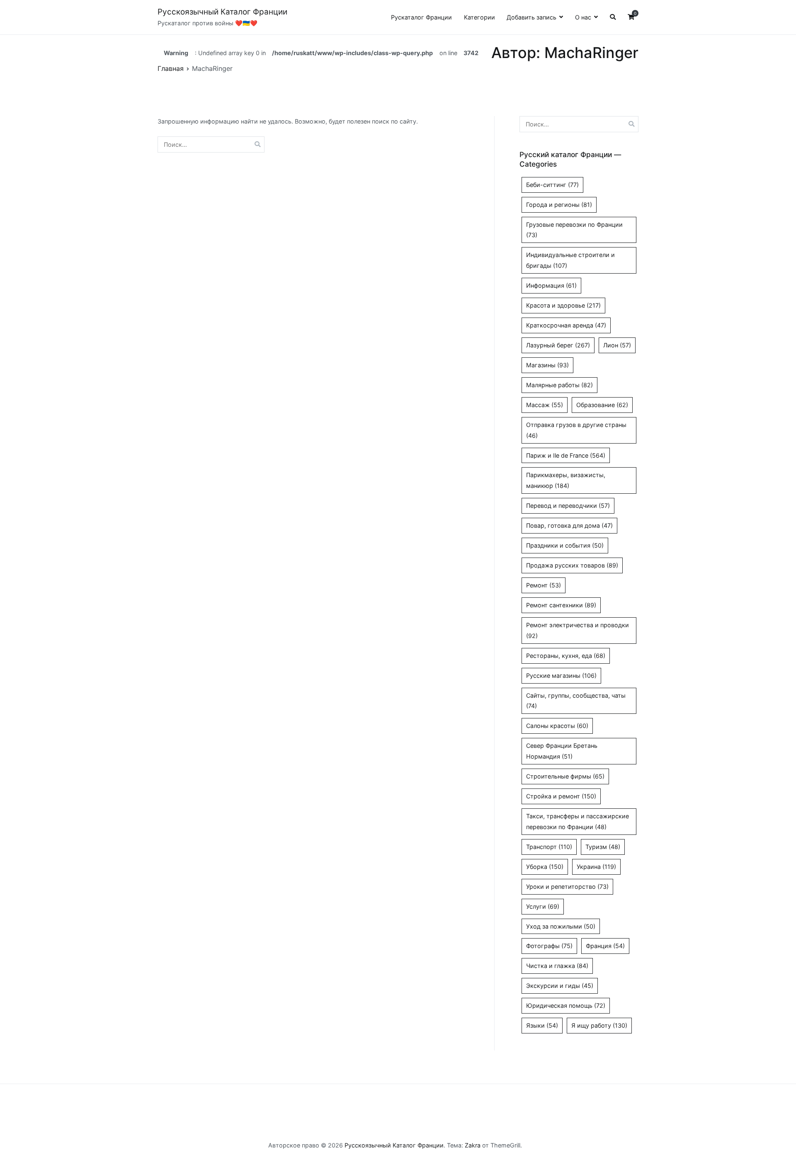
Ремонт (543, 585)
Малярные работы (559, 384)
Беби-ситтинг (552, 184)
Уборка (544, 866)
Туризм (602, 846)
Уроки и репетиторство (567, 886)
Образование (602, 404)
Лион (617, 345)
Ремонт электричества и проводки (577, 630)
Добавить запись (531, 17)
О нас (583, 17)
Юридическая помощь (565, 1005)
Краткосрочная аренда (566, 325)
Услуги (542, 906)
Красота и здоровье (563, 305)
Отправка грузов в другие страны (576, 430)
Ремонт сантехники (561, 605)
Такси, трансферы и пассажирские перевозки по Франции (577, 821)
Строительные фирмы (565, 776)
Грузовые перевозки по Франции (574, 230)
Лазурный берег (558, 345)
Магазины (547, 365)
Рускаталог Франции (421, 17)
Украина (596, 866)
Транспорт (549, 846)
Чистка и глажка (557, 965)
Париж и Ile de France (565, 455)
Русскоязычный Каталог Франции (222, 12)
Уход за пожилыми (560, 926)
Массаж (544, 404)
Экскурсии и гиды (559, 985)
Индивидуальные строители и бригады (570, 260)
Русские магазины (561, 675)
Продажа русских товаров (572, 565)
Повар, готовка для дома (569, 525)
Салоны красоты (557, 725)
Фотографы (549, 945)
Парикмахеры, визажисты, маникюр (565, 480)
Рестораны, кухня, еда (565, 655)
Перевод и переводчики (568, 505)
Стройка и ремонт (561, 796)
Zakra (473, 1145)
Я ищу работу (599, 1025)
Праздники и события (565, 545)
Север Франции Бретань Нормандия (561, 751)
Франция (605, 945)
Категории (479, 17)
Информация (551, 285)
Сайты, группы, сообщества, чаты (576, 701)
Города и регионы (559, 204)
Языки (542, 1025)
